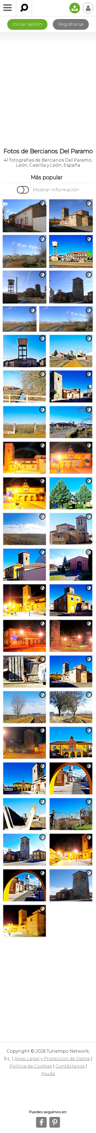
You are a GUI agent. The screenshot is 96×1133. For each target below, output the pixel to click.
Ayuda (48, 1073)
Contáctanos (70, 1066)
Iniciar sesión (27, 24)
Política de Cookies (30, 1066)
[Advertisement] (48, 91)
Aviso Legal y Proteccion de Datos (52, 1058)
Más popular (47, 177)
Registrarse (70, 24)
